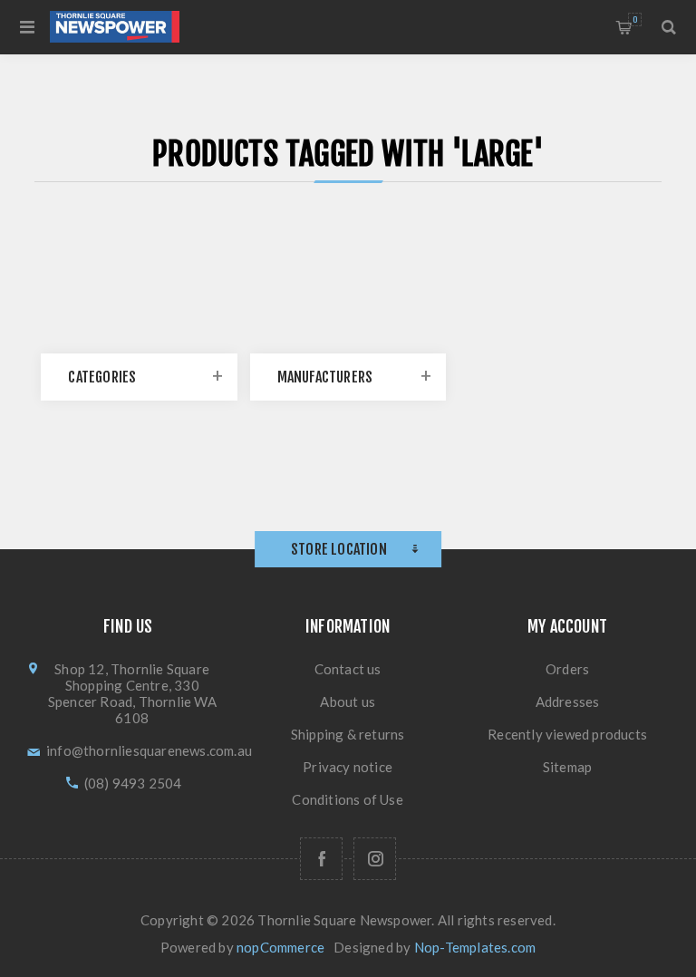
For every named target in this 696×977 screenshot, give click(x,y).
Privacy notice (347, 767)
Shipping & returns (348, 734)
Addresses (568, 701)
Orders (567, 669)
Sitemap (567, 767)
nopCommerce (280, 947)
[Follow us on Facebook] (321, 858)
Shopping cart (635, 19)
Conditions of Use (347, 799)
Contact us (348, 669)
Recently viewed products (567, 734)
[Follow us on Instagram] (374, 858)
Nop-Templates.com (475, 947)
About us (347, 701)
